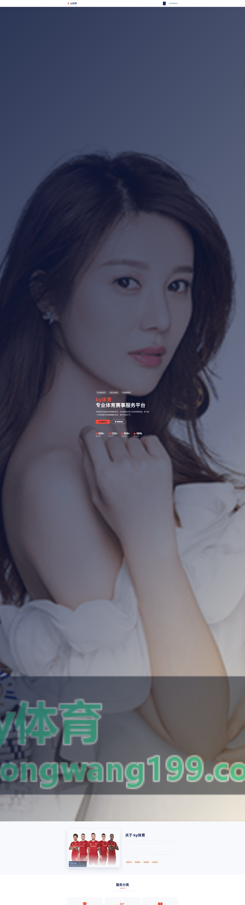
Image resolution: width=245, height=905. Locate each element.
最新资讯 (104, 422)
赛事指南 (120, 422)
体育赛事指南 (173, 3)
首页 (164, 3)
